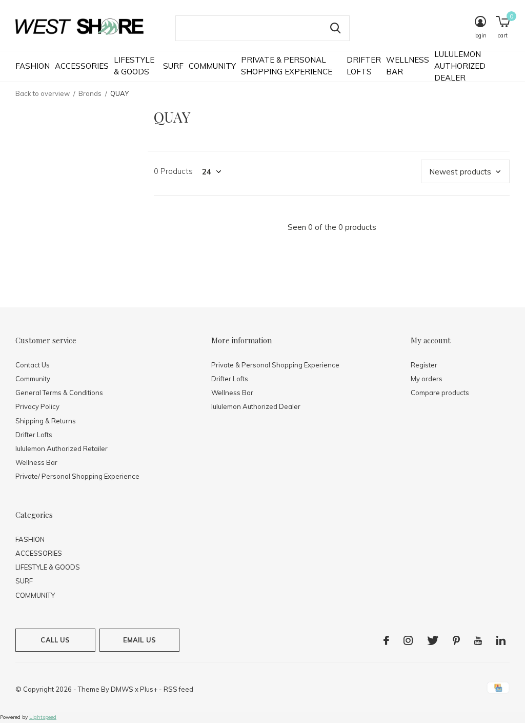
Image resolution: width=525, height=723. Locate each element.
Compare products (440, 392)
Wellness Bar (407, 65)
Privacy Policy (37, 406)
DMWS (122, 689)
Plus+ (148, 689)
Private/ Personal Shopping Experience (77, 476)
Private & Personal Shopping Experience (286, 65)
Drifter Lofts (364, 65)
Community (32, 379)
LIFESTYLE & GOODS (134, 65)
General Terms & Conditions (59, 392)
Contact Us (32, 365)
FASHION (32, 66)
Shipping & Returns (45, 421)
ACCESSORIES (82, 66)
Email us (139, 640)
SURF (173, 66)
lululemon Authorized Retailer (61, 448)
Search (335, 28)
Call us (55, 640)
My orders (426, 379)
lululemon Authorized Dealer (460, 65)
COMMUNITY (212, 66)
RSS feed (178, 689)
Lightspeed (42, 717)
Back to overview (42, 93)
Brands (90, 93)
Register (424, 365)
